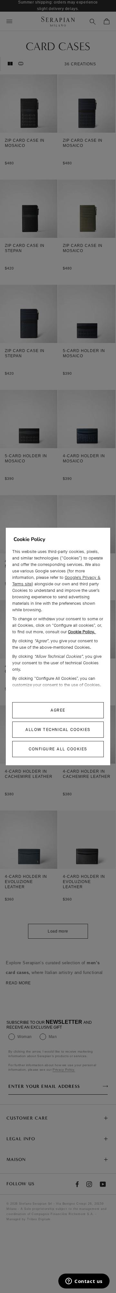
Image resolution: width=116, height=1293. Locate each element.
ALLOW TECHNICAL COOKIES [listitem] (58, 729)
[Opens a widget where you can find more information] (84, 1282)
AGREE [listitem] (58, 710)
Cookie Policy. (82, 632)
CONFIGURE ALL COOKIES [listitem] (58, 749)
